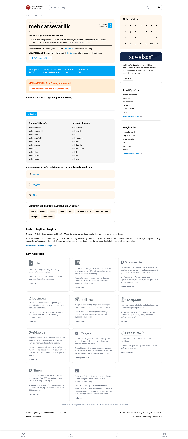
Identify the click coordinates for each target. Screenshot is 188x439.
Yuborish (32, 114)
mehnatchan (77, 127)
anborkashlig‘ (128, 139)
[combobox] (100, 7)
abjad (62, 211)
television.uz (93, 405)
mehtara (75, 159)
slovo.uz (85, 405)
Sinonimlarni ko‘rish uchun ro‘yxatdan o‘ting (50, 88)
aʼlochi (52, 211)
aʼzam (33, 211)
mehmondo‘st (34, 134)
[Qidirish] (148, 7)
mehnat (32, 148)
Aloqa (28, 417)
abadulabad (48, 216)
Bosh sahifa (29, 16)
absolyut (34, 216)
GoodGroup (146, 417)
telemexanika (128, 108)
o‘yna (125, 112)
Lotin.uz (71, 53)
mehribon (76, 141)
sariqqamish (128, 101)
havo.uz (125, 405)
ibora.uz (63, 405)
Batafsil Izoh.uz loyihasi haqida (40, 245)
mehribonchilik (78, 148)
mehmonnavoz (35, 141)
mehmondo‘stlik (35, 138)
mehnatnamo (34, 155)
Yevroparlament (102, 211)
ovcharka (126, 105)
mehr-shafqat (77, 138)
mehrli (74, 152)
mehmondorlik (35, 127)
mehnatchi (76, 131)
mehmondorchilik (36, 131)
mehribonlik (77, 145)
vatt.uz (101, 405)
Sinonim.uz (69, 48)
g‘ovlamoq (127, 146)
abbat (42, 211)
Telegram (37, 417)
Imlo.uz (79, 241)
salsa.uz (70, 405)
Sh (151, 44)
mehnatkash (34, 152)
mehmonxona (34, 145)
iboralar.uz (108, 405)
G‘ (146, 44)
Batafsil (128, 78)
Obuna (136, 417)
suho (125, 142)
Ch (156, 44)
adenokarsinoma (130, 95)
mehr (74, 134)
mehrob (75, 155)
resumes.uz (117, 405)
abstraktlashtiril (83, 211)
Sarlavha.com (98, 241)
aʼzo (70, 211)
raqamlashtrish (129, 132)
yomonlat (127, 98)
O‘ (141, 44)
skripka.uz (77, 405)
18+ (160, 417)
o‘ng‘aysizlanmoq (130, 135)
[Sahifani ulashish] (110, 25)
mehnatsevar (34, 159)
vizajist (125, 149)
